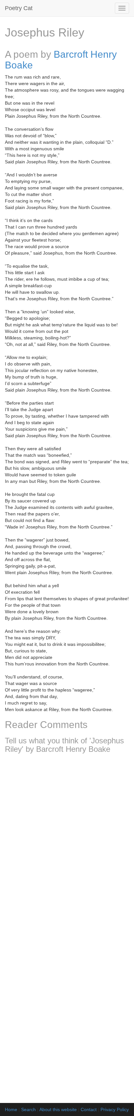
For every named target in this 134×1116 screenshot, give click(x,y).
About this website (58, 1109)
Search (28, 1109)
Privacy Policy (114, 1109)
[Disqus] (67, 844)
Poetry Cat (19, 8)
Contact (89, 1109)
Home (11, 1109)
